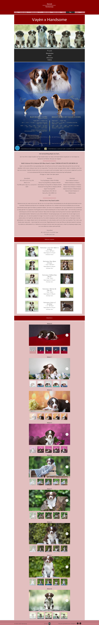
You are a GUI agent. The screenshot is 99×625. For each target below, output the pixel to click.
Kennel (49, 4)
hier (43, 174)
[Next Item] (67, 335)
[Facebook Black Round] (78, 623)
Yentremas (49, 7)
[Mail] (49, 623)
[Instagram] (80, 623)
